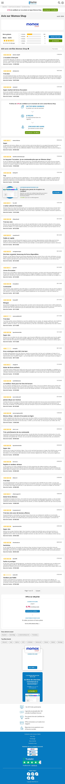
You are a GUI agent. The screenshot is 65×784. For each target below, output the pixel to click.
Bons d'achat (32, 741)
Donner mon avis (55, 37)
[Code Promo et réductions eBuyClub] (33, 2)
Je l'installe (56, 192)
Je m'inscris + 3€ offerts (50, 10)
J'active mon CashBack (31, 611)
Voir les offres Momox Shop (32, 623)
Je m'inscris (55, 41)
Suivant (38, 591)
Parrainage (32, 738)
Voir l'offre (32, 667)
